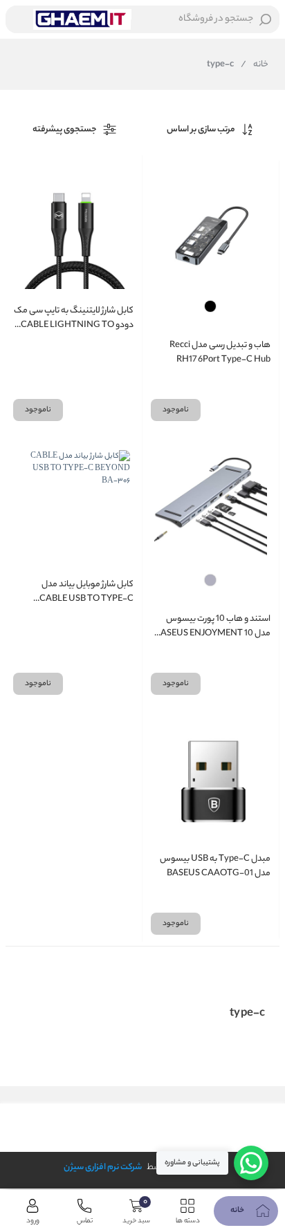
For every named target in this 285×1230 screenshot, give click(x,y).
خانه (254, 65)
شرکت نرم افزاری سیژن (103, 1167)
